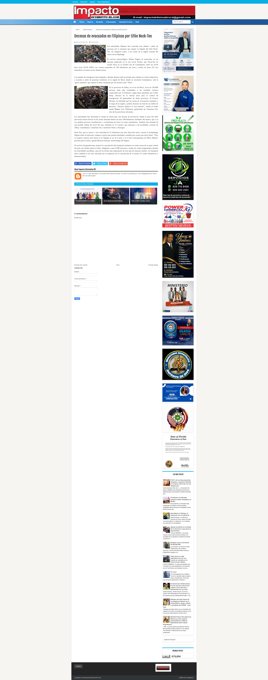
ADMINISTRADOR (169, 640)
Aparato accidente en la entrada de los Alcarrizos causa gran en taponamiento (181, 529)
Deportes (90, 22)
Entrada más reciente (80, 265)
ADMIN (78, 666)
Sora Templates (187, 677)
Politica (81, 22)
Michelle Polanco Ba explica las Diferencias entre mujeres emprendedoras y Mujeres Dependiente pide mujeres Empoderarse (177, 620)
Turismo (75, 2)
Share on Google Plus (120, 163)
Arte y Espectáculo (103, 2)
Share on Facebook (85, 163)
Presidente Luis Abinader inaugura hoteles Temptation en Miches (181, 499)
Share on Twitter (102, 163)
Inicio (118, 265)
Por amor (174, 572)
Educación (84, 2)
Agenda (92, 2)
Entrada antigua (153, 265)
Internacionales (95, 42)
